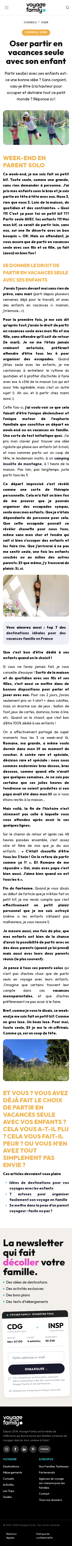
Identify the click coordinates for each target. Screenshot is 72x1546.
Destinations (11, 1466)
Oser (44, 22)
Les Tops (8, 1491)
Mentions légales (11, 1535)
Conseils (30, 22)
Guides (7, 1497)
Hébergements (12, 1472)
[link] (6, 1449)
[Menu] (7, 7)
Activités (8, 1484)
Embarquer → (36, 1369)
